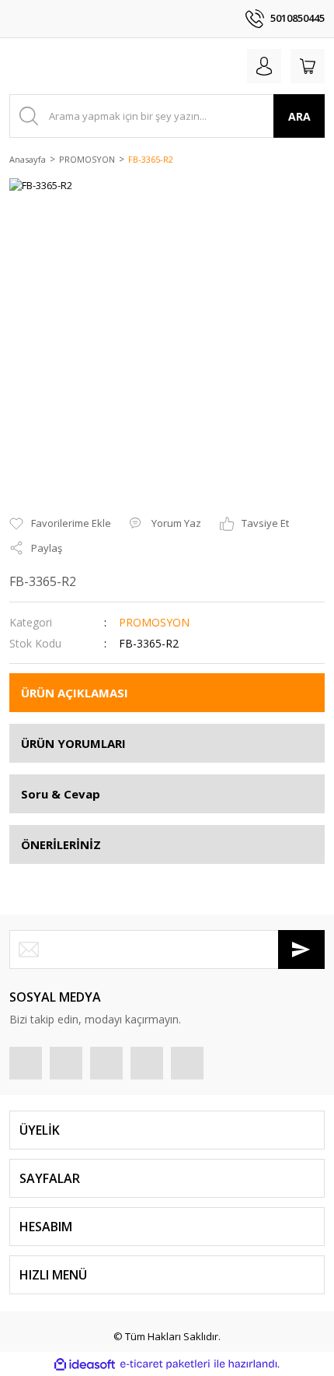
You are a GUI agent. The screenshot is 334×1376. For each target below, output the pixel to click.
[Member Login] (264, 66)
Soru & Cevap (60, 794)
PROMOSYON (154, 622)
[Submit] (301, 949)
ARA (299, 116)
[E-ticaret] (165, 1364)
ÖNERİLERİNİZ (61, 844)
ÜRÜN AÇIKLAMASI (74, 692)
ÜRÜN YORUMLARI (73, 743)
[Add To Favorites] (60, 524)
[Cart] (308, 66)
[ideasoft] (85, 1364)
